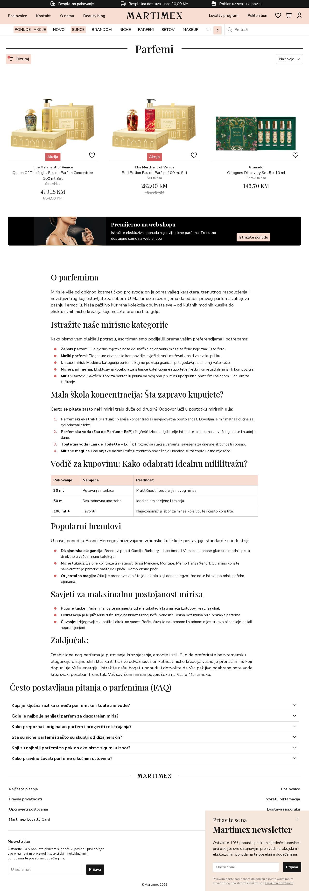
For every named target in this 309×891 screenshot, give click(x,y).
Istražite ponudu (253, 237)
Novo (59, 29)
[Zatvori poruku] (297, 819)
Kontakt (43, 16)
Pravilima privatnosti (279, 883)
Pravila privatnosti (25, 799)
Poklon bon (257, 15)
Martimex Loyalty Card (29, 819)
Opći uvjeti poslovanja (28, 809)
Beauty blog (94, 16)
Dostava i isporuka (283, 809)
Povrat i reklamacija (282, 799)
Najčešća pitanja (23, 789)
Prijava (95, 869)
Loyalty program (224, 15)
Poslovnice (17, 16)
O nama (67, 16)
